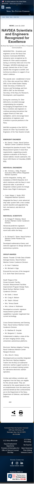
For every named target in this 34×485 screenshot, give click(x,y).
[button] (16, 3)
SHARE (13, 415)
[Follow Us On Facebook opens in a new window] (12, 463)
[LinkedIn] (21, 463)
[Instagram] (17, 463)
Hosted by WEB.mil (16, 472)
